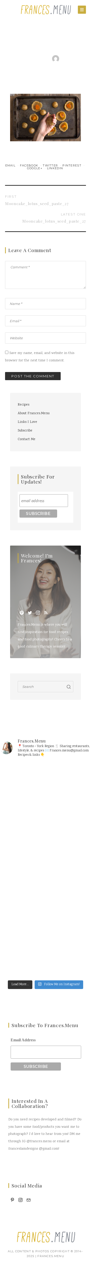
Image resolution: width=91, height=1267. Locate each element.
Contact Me (26, 439)
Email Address (23, 1040)
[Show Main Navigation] (82, 10)
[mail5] (29, 1200)
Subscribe (25, 430)
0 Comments (45, 65)
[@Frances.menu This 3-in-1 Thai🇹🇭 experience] (45, 843)
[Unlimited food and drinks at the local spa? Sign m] (45, 789)
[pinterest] (22, 612)
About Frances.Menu (34, 413)
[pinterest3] (12, 1200)
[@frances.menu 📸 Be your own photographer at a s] (45, 896)
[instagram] (38, 612)
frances (69, 60)
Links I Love (27, 422)
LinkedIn (55, 168)
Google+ (35, 168)
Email (11, 165)
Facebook (29, 165)
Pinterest (72, 165)
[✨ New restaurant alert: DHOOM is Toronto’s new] (45, 950)
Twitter (51, 165)
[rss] (46, 612)
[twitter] (30, 612)
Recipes (23, 404)
